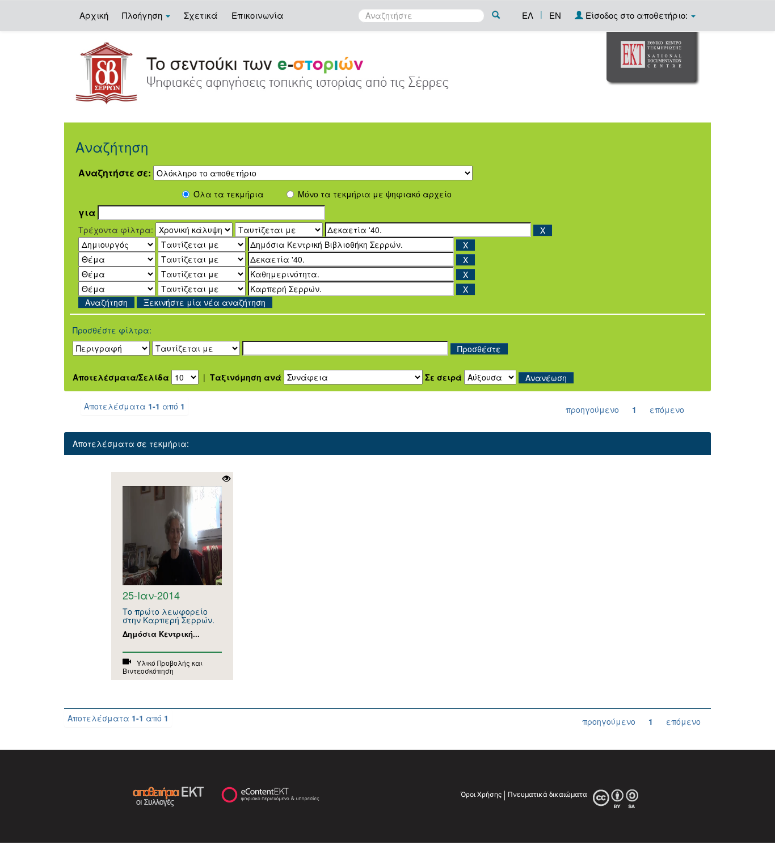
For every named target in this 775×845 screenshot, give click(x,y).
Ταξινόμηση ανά (245, 377)
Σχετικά (201, 15)
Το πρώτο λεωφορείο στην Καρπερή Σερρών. (168, 616)
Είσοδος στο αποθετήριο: (636, 15)
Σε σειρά (443, 377)
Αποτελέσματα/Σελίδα (121, 377)
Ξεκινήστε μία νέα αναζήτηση (205, 302)
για (86, 212)
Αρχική (93, 15)
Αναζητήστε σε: (114, 173)
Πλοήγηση (143, 15)
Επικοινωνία (257, 15)
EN (555, 15)
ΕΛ (527, 15)
